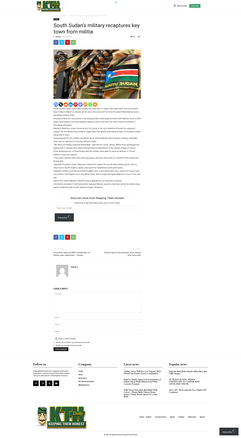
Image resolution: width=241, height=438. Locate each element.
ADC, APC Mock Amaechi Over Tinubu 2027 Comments (188, 391)
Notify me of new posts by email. (69, 345)
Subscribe (63, 217)
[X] (61, 104)
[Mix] (85, 104)
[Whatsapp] (90, 104)
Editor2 (58, 37)
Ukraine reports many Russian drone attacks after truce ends (122, 253)
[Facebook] (55, 42)
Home (55, 16)
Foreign (63, 16)
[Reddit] (66, 104)
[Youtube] (56, 383)
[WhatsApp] (73, 42)
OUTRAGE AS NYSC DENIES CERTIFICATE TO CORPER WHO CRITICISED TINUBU (184, 381)
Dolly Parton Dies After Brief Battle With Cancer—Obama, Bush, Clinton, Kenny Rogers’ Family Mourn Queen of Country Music (141, 393)
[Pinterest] (67, 42)
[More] (95, 104)
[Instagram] (42, 383)
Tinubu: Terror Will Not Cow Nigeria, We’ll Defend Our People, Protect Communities (142, 372)
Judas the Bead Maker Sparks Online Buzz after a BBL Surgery (188, 372)
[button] (115, 2)
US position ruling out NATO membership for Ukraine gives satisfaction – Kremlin (71, 253)
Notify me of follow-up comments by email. (73, 342)
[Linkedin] (70, 104)
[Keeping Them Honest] (49, 6)
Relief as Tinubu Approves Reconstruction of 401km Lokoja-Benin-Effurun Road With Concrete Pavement (142, 381)
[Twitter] (61, 42)
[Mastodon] (80, 104)
